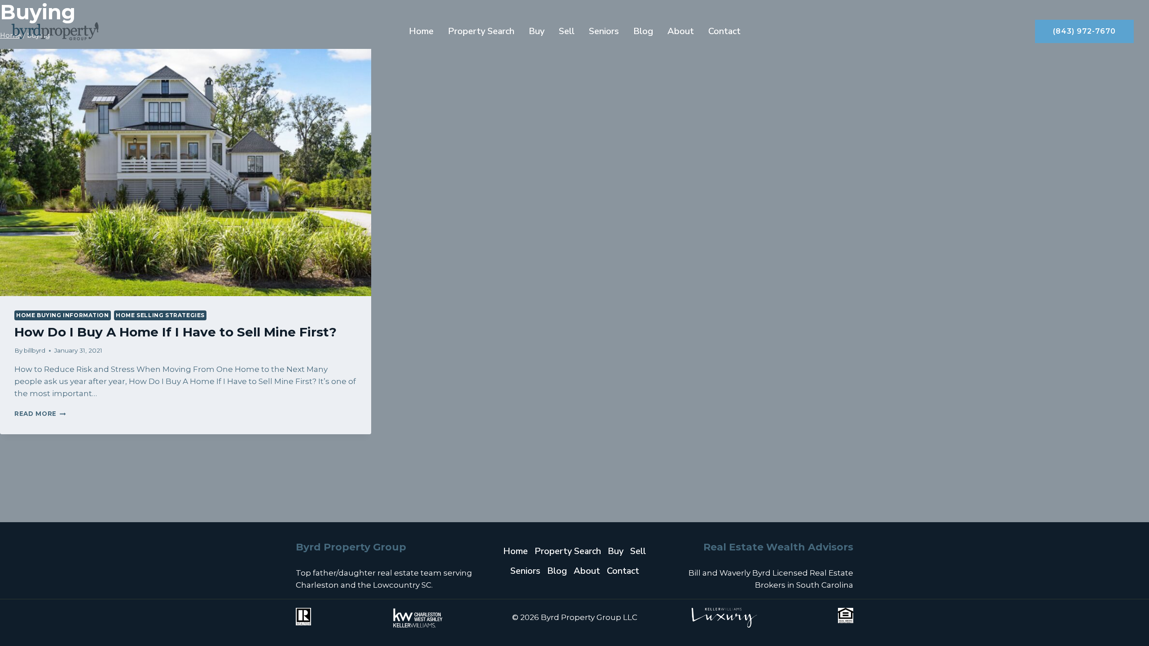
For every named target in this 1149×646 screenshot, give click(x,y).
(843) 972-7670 (1084, 31)
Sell (566, 31)
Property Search (481, 31)
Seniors (604, 31)
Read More (40, 413)
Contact (724, 31)
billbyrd (34, 350)
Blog (643, 31)
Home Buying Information (62, 315)
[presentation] (185, 172)
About (680, 31)
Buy (536, 31)
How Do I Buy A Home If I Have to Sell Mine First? (175, 332)
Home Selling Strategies (160, 315)
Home (421, 31)
